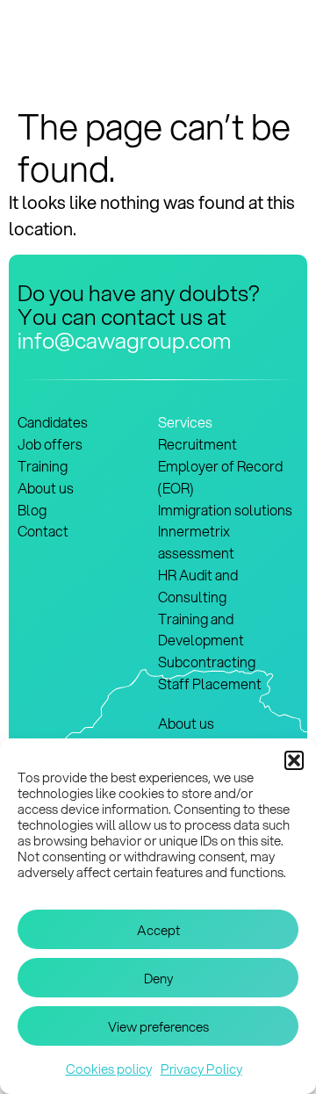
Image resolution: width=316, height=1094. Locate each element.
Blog (32, 510)
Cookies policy (109, 1068)
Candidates (53, 422)
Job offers (50, 444)
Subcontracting (206, 661)
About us (46, 488)
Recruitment (197, 444)
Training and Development (201, 629)
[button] (294, 760)
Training (43, 466)
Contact (43, 531)
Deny (158, 978)
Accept (158, 929)
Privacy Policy (201, 1068)
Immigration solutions (225, 510)
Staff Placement (210, 683)
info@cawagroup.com (124, 340)
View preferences (158, 1026)
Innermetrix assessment (196, 542)
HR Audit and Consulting (198, 586)
